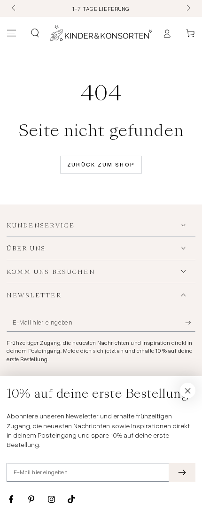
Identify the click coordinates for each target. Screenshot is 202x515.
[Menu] (11, 33)
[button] (34, 33)
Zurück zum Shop (101, 164)
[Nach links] (14, 8)
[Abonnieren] (190, 323)
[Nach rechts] (187, 8)
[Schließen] (188, 391)
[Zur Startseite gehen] (101, 33)
